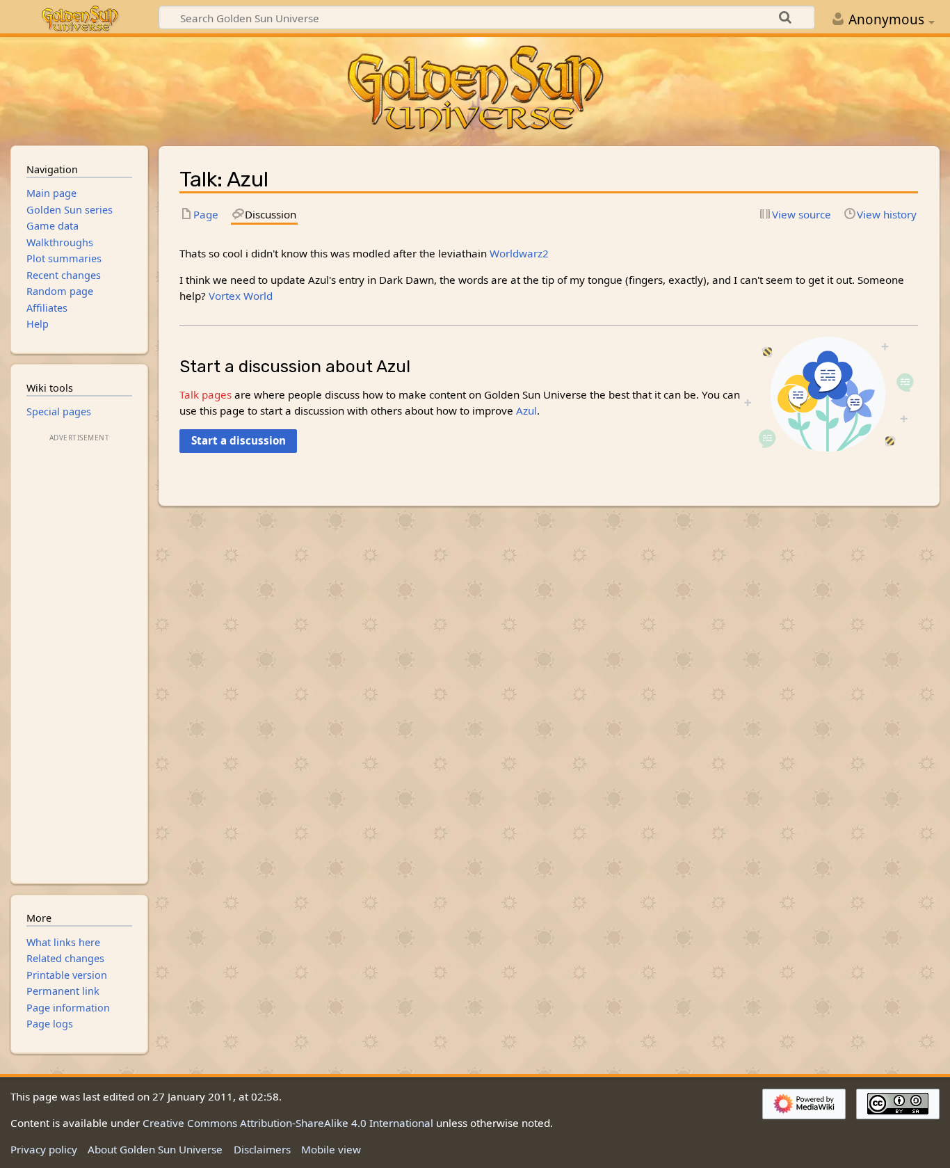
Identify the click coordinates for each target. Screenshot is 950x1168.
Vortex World (241, 296)
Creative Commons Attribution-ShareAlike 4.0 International (288, 1123)
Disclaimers (262, 1149)
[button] (237, 441)
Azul (526, 410)
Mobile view (331, 1149)
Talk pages (205, 394)
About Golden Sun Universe (155, 1149)
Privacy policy (43, 1149)
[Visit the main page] (474, 89)
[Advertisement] (79, 654)
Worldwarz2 (519, 253)
